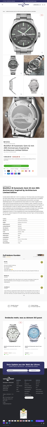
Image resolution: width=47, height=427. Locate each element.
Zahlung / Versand (28, 385)
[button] (44, 4)
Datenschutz (27, 383)
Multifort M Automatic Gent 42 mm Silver (12, 347)
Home (4, 11)
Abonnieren (33, 370)
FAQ (36, 387)
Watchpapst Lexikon (39, 393)
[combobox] (37, 5)
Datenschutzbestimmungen (22, 372)
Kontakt (37, 385)
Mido (17, 389)
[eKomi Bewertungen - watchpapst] (23, 414)
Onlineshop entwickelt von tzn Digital (38, 425)
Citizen (17, 383)
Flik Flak (17, 391)
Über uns (37, 383)
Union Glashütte (19, 385)
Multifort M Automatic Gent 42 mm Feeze (33, 347)
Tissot (17, 387)
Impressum (27, 393)
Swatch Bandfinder (39, 391)
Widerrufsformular (28, 395)
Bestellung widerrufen (29, 397)
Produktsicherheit (28, 389)
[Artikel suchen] (40, 5)
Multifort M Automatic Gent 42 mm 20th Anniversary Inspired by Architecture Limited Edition (21, 11)
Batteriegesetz (27, 391)
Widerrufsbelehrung (28, 387)
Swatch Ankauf (38, 389)
